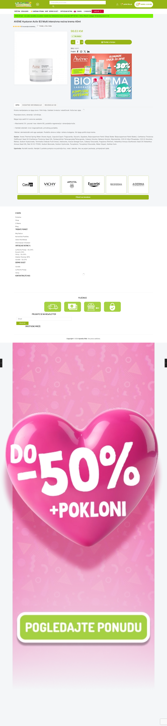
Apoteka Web (82, 339)
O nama (79, 11)
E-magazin (87, 11)
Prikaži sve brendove (83, 197)
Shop (46, 11)
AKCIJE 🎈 (97, 11)
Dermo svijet (53, 11)
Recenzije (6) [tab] (50, 105)
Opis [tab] (17, 105)
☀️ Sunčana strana (37, 11)
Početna (17, 11)
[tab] (17, 105)
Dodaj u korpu (109, 42)
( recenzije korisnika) (28, 26)
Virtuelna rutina (68, 11)
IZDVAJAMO (24, 11)
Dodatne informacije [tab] (32, 105)
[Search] (53, 6)
